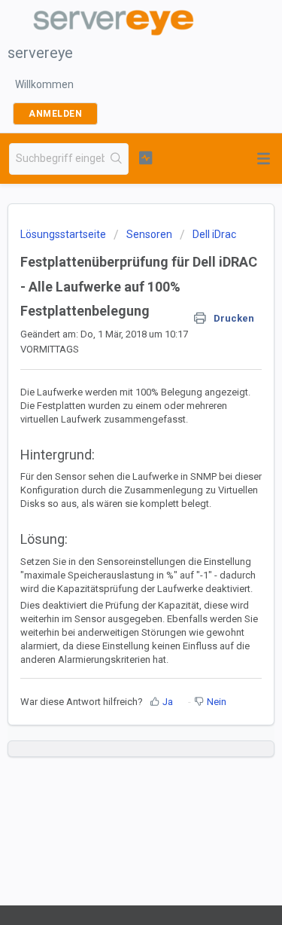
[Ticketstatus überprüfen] (145, 157)
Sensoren (149, 234)
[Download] (114, 455)
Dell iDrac (214, 234)
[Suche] (116, 159)
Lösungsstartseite (64, 234)
